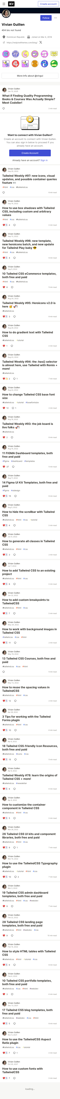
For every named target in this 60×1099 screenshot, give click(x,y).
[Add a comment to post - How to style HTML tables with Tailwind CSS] (15, 964)
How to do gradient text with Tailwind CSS (27, 334)
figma (6, 461)
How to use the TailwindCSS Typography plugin (30, 865)
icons (19, 754)
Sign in (44, 160)
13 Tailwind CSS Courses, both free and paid (29, 660)
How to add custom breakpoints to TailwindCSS (25, 601)
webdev (34, 900)
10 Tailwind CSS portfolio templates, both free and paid (27, 982)
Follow (46, 17)
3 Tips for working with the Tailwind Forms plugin (26, 718)
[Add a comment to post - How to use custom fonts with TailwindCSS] (15, 1078)
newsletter (21, 783)
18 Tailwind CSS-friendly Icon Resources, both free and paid (30, 747)
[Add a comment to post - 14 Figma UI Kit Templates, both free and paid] (16, 496)
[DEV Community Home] (11, 4)
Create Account (30, 153)
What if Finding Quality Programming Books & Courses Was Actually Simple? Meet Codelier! (28, 99)
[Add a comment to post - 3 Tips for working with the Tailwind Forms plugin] (16, 730)
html (5, 187)
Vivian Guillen (14, 88)
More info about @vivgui (30, 75)
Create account (48, 4)
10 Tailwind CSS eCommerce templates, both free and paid (29, 275)
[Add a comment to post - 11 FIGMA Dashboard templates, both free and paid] (13, 466)
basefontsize (32, 402)
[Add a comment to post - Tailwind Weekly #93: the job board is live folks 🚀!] (12, 437)
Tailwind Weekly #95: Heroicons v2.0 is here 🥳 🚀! (29, 304)
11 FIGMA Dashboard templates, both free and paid (27, 455)
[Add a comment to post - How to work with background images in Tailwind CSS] (15, 642)
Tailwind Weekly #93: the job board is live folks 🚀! (27, 425)
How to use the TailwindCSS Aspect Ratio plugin (26, 1041)
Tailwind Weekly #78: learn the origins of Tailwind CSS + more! (29, 777)
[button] (6, 54)
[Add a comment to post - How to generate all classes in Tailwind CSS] (15, 554)
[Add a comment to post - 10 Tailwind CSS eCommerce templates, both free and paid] (12, 287)
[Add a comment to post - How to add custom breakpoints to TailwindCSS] (15, 613)
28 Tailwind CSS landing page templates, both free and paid (22, 923)
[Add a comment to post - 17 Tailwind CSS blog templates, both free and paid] (15, 1023)
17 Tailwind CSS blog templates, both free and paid (27, 1011)
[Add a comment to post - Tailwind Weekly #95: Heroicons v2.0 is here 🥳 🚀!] (15, 316)
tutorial (20, 340)
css (12, 187)
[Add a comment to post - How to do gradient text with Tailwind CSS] (12, 345)
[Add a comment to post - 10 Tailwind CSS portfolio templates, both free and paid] (12, 994)
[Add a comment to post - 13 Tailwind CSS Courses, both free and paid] (4, 672)
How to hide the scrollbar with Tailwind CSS (28, 513)
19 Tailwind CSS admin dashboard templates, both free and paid (25, 894)
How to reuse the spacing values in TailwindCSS (26, 689)
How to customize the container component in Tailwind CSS (23, 806)
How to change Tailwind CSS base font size (28, 396)
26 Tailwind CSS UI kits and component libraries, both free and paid (29, 835)
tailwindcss (22, 187)
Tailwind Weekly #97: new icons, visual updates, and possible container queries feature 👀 (29, 179)
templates (29, 461)
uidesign (15, 490)
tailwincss (8, 637)
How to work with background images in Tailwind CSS (29, 631)
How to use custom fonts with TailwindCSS (22, 1070)
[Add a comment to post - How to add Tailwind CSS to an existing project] (15, 584)
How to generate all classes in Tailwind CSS (28, 543)
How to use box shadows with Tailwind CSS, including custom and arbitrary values (28, 211)
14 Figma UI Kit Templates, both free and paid (29, 484)
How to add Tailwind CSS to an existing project (28, 572)
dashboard (16, 461)
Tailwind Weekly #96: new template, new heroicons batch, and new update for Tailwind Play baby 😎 (28, 244)
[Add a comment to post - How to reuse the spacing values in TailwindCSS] (16, 700)
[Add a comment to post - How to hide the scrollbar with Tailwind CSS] (15, 525)
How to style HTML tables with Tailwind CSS (29, 953)
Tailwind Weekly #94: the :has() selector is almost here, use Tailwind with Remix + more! (29, 365)
